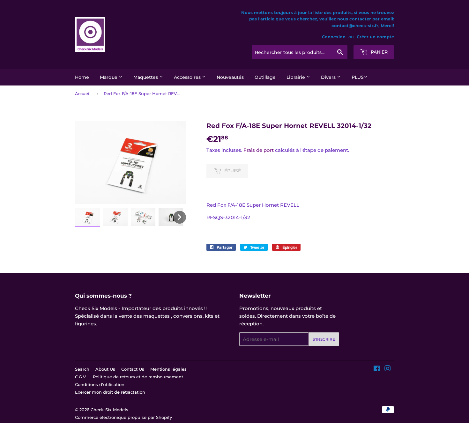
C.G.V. (81, 376)
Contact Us (132, 369)
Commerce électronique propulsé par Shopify (123, 417)
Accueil (83, 93)
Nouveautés (230, 77)
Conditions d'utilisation (99, 384)
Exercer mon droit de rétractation (110, 392)
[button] (87, 217)
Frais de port (258, 150)
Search (82, 369)
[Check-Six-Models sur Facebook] (376, 369)
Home (82, 77)
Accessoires (188, 77)
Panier (378, 52)
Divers (329, 77)
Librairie (296, 77)
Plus (358, 77)
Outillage (265, 77)
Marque (109, 77)
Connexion (334, 36)
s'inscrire (324, 339)
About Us (105, 369)
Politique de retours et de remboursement (138, 376)
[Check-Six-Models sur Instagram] (387, 369)
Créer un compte (375, 36)
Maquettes (146, 77)
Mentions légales (168, 369)
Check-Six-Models (109, 409)
